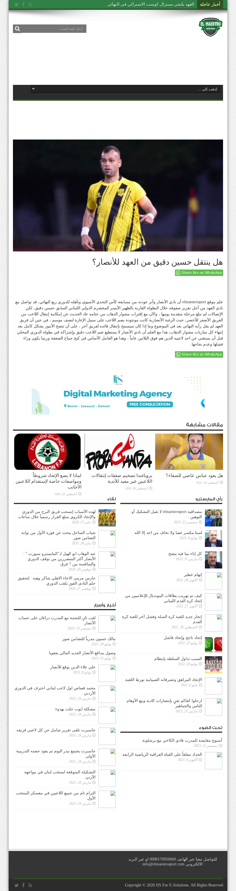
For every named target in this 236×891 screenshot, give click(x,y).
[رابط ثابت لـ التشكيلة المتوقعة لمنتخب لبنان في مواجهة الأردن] (107, 785)
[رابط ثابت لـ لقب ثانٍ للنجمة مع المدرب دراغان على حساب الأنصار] (107, 631)
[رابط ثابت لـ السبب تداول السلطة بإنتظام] (213, 672)
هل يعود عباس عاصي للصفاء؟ (194, 475)
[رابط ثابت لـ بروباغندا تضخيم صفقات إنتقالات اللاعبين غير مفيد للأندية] (118, 468)
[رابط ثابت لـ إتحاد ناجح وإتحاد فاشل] (213, 651)
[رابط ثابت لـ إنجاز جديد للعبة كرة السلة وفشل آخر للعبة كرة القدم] (213, 630)
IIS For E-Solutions (172, 885)
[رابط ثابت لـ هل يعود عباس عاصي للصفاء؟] (189, 468)
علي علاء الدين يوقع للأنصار (73, 667)
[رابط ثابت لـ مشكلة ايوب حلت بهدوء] (107, 722)
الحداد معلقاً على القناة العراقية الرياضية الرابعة (162, 754)
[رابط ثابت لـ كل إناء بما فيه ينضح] (213, 567)
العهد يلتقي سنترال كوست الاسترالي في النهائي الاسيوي (142, 4)
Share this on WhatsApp (202, 273)
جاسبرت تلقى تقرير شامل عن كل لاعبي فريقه (56, 730)
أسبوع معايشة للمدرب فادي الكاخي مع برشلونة (180, 740)
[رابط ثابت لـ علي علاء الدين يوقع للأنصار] (107, 680)
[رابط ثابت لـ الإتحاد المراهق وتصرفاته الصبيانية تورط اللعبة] (213, 693)
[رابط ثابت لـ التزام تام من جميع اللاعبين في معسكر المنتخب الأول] (107, 806)
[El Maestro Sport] (210, 33)
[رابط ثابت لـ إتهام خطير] (213, 588)
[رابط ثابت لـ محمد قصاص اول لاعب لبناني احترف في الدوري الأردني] (107, 701)
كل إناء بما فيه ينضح (185, 554)
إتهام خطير (193, 575)
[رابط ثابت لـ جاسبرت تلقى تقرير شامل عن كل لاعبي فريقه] (107, 743)
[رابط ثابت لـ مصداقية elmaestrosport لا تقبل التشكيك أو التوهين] (213, 525)
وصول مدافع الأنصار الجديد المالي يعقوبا (82, 653)
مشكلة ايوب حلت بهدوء (75, 709)
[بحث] (17, 28)
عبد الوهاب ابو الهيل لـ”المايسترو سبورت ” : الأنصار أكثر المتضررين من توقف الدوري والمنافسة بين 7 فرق (59, 559)
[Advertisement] (117, 61)
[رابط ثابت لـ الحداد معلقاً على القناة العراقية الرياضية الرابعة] (213, 768)
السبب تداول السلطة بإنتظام (178, 659)
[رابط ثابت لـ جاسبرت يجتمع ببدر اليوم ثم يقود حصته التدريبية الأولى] (107, 764)
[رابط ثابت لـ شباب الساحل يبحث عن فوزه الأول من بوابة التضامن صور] (107, 546)
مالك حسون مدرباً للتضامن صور (89, 639)
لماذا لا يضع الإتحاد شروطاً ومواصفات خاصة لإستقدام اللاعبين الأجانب (48, 481)
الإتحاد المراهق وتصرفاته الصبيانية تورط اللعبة (163, 680)
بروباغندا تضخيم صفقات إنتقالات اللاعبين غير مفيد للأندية (122, 478)
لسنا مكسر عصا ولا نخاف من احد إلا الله (168, 533)
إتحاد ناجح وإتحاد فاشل (183, 638)
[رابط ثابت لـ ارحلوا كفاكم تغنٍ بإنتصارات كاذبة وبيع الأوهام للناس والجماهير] (213, 714)
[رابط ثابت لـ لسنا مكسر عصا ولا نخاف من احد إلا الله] (213, 546)
